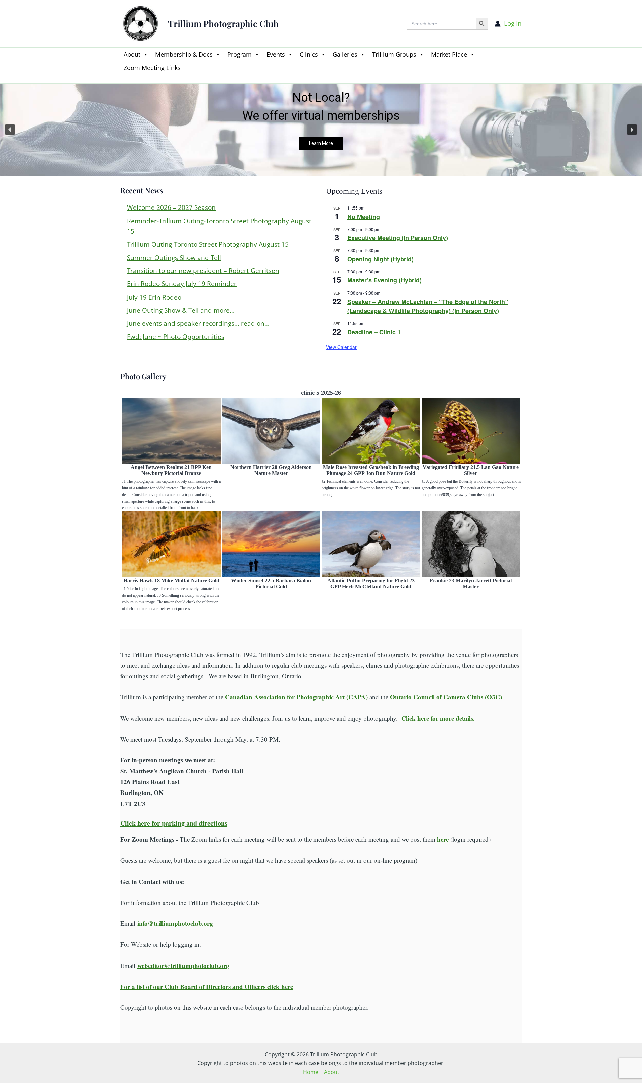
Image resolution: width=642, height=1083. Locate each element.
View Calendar (341, 347)
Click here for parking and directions (173, 823)
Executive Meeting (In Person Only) (397, 237)
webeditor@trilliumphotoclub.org (183, 965)
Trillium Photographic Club (223, 23)
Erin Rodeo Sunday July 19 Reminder (182, 283)
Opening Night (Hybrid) (380, 259)
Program (239, 54)
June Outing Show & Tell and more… (181, 310)
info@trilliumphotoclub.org (175, 923)
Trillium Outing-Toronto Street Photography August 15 (208, 244)
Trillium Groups (394, 54)
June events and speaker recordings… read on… (198, 323)
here (443, 839)
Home (310, 1072)
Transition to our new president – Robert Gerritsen (203, 270)
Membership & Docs (184, 54)
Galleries (345, 54)
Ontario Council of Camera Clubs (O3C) (446, 696)
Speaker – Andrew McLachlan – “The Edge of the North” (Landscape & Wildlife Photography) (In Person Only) (427, 306)
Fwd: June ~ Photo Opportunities (175, 336)
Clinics (309, 54)
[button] (123, 79)
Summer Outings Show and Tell (174, 257)
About (132, 54)
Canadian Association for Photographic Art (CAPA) (296, 696)
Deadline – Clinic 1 (374, 332)
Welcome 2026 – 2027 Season (171, 207)
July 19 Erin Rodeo (154, 297)
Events (275, 54)
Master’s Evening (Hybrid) (384, 280)
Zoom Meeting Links (152, 68)
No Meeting (363, 216)
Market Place (449, 54)
